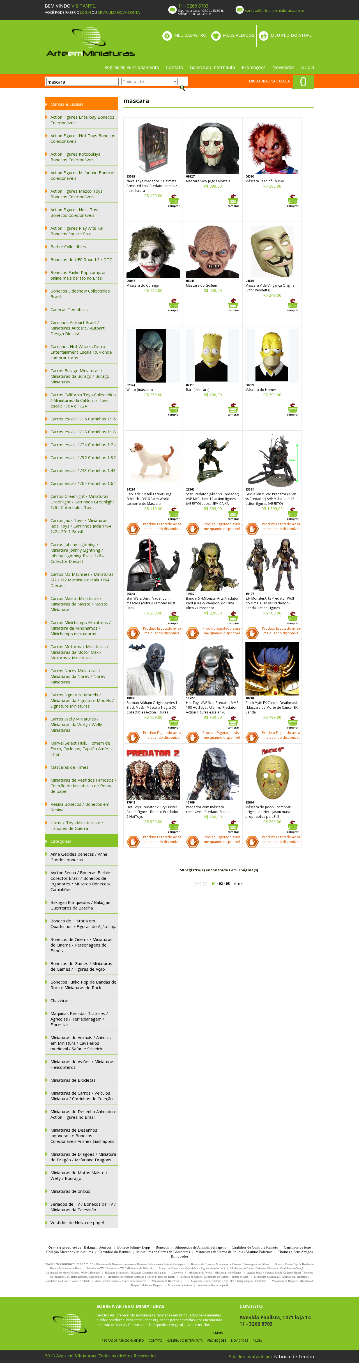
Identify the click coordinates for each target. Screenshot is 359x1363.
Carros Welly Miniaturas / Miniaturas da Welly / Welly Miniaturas (76, 724)
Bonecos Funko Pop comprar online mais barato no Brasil (78, 275)
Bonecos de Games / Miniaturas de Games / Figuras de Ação (81, 966)
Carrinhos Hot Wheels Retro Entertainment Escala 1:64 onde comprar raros (81, 352)
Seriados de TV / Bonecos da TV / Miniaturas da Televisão (83, 1206)
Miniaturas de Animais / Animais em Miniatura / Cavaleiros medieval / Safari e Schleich (80, 1043)
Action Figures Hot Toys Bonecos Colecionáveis (82, 138)
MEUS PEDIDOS (238, 35)
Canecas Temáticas (69, 309)
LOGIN (85, 12)
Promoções (254, 67)
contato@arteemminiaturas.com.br (274, 10)
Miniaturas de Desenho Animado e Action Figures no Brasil (83, 1114)
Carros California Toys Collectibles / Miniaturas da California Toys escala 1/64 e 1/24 (83, 400)
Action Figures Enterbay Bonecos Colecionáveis (82, 119)
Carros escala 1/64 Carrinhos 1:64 (83, 483)
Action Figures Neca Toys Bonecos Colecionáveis (75, 212)
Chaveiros (60, 1000)
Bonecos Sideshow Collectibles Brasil (80, 293)
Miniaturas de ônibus (70, 1191)
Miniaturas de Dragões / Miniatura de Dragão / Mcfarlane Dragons (83, 1156)
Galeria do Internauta (212, 67)
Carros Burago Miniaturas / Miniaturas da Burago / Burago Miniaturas (79, 376)
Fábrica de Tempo (293, 1356)
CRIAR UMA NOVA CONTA (119, 12)
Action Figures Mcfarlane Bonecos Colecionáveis (83, 175)
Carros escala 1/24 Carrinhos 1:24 (83, 444)
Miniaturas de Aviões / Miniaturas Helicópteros (82, 1064)
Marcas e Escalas (67, 104)
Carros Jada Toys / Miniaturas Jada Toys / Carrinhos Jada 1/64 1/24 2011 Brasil (80, 525)
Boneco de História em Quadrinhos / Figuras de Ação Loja (83, 923)
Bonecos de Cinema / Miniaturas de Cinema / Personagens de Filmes (81, 944)
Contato (174, 67)
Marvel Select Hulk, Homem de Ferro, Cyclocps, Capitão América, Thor (82, 748)
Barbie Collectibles (68, 246)
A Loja (307, 67)
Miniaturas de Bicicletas (73, 1080)
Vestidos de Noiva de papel (77, 1222)
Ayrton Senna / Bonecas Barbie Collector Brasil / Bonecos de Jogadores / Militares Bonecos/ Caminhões (80, 881)
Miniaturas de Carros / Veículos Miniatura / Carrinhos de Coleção (81, 1095)
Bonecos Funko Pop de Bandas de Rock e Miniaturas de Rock (83, 984)
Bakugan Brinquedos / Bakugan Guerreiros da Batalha (80, 905)
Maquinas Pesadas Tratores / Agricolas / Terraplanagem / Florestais (79, 1018)
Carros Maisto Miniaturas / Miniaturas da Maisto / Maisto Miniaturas (79, 603)
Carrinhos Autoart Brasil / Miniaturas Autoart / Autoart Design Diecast (77, 327)
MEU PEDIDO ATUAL (291, 35)
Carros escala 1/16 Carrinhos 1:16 (83, 419)
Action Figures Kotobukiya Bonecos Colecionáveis (75, 156)
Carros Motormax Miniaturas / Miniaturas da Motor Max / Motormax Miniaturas (79, 652)
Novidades (283, 67)
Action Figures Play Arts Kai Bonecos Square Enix (76, 230)
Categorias (61, 841)
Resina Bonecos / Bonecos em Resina (79, 806)
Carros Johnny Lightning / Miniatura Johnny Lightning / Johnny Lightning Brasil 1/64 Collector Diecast (77, 553)
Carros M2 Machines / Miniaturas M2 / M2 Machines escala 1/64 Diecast (82, 579)
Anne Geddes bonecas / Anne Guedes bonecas (78, 856)
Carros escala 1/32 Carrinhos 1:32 (83, 457)
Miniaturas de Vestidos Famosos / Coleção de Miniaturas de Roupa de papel (83, 785)
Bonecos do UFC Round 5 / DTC (81, 259)
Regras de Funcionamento (131, 67)
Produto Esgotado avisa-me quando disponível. (162, 526)
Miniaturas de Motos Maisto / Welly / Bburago (78, 1175)
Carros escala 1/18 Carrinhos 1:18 (83, 431)
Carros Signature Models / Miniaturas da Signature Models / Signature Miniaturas (82, 700)
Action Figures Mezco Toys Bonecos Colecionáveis (76, 193)
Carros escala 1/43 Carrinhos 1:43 (83, 470)
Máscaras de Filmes (69, 767)
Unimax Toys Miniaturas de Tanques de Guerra (76, 825)
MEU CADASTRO (190, 35)
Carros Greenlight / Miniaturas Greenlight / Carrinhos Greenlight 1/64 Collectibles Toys (82, 501)
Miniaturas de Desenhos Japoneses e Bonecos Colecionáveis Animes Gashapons (82, 1135)
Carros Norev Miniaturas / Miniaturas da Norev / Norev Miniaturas (77, 676)
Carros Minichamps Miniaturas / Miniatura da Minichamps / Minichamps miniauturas (80, 628)
